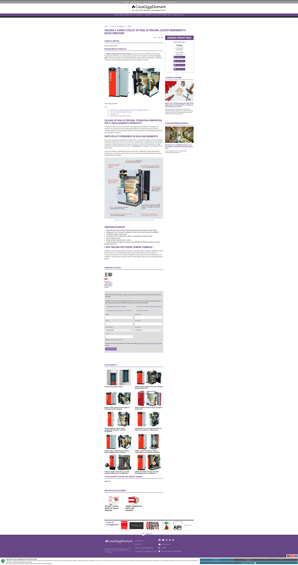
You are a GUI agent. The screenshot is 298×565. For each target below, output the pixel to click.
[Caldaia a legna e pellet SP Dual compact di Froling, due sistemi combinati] (118, 398)
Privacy (110, 552)
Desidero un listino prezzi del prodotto (119, 310)
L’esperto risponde (173, 78)
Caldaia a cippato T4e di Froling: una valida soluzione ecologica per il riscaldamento (116, 472)
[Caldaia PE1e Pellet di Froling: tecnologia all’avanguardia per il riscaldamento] (149, 462)
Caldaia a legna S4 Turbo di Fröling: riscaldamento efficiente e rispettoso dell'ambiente (115, 430)
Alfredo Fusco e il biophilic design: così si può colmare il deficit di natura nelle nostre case (179, 146)
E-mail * (107, 320)
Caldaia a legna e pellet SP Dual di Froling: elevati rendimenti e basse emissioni (116, 451)
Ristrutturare (119, 15)
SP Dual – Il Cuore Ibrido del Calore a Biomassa (112, 508)
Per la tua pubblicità (144, 548)
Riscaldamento (121, 26)
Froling (119, 126)
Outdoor (154, 15)
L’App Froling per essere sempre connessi (120, 116)
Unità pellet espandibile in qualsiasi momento (121, 112)
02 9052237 (163, 548)
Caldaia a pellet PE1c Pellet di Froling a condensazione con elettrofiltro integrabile (147, 451)
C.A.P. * (107, 333)
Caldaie (129, 26)
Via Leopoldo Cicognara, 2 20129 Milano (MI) (171, 551)
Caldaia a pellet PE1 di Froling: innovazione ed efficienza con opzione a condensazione (148, 429)
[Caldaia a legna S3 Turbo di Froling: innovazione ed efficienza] (149, 398)
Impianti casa (128, 15)
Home (106, 26)
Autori (138, 544)
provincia (138, 327)
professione (109, 327)
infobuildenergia (136, 2)
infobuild (126, 2)
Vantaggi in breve (114, 114)
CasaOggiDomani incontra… (177, 123)
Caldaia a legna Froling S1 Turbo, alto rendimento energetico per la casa (149, 387)
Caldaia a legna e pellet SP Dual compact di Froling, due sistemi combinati (116, 408)
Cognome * (138, 314)
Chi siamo (139, 541)
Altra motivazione (142, 310)
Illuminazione (147, 15)
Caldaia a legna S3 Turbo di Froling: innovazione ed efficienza (148, 408)
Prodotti (170, 15)
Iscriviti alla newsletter (167, 2)
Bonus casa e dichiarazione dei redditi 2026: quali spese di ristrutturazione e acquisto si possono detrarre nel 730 (179, 105)
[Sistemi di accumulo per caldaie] (118, 377)
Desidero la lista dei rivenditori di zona (149, 306)
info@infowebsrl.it (166, 544)
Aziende (164, 15)
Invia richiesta (111, 349)
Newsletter (177, 15)
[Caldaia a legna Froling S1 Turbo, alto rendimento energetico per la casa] (149, 377)
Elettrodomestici (138, 15)
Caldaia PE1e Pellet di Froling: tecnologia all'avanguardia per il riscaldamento (147, 472)
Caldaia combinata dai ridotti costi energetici (133, 508)
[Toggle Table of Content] (106, 107)
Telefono (137, 320)
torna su (148, 534)
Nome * (107, 314)
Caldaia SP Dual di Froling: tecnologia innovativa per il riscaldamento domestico (129, 110)
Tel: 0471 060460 (179, 52)
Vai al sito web (179, 54)
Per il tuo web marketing (150, 2)
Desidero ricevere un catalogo (116, 306)
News (159, 15)
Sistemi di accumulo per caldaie (113, 386)
